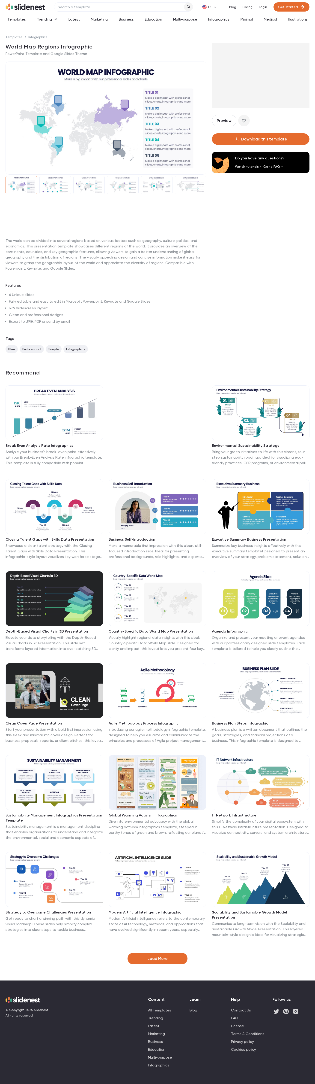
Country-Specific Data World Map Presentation (151, 631)
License (237, 1026)
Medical (270, 19)
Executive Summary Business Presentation (249, 539)
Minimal (247, 19)
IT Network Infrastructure (234, 815)
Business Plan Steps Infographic (240, 723)
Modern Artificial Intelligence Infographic (145, 912)
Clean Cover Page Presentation (34, 723)
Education (153, 19)
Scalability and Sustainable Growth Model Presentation (249, 915)
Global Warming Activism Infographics (143, 815)
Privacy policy (242, 1041)
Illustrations (298, 19)
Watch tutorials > (248, 166)
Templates (16, 19)
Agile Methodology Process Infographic (143, 723)
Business (126, 19)
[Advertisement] (106, 238)
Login (263, 7)
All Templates (159, 1010)
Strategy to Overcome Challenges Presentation (48, 912)
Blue (11, 349)
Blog (232, 7)
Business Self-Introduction (132, 539)
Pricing (248, 7)
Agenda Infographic (230, 631)
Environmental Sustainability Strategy (245, 445)
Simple (53, 349)
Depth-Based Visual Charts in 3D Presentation (47, 631)
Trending (44, 19)
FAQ (234, 1018)
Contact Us (241, 1010)
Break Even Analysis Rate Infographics (39, 445)
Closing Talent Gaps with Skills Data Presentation (50, 539)
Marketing (99, 19)
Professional (31, 349)
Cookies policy (243, 1049)
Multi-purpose (185, 19)
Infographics (218, 19)
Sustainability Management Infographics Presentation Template (54, 817)
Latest (74, 19)
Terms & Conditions (247, 1034)
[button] (12, 117)
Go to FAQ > (273, 166)
